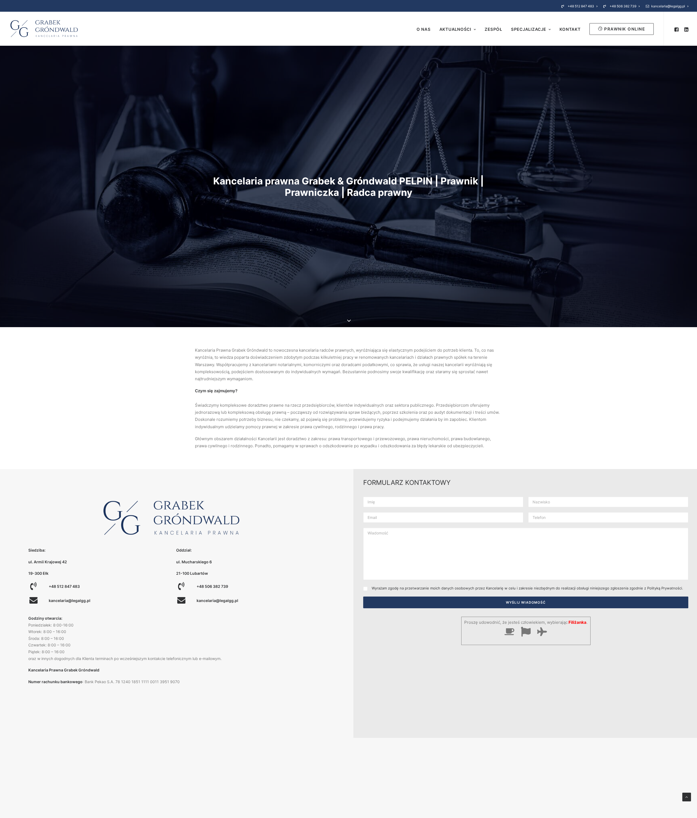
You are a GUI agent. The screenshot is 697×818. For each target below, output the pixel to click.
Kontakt (570, 29)
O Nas (424, 29)
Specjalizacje (528, 29)
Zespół (493, 29)
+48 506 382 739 (623, 6)
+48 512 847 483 (581, 6)
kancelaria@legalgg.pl (668, 6)
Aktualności (455, 29)
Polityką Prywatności (664, 588)
